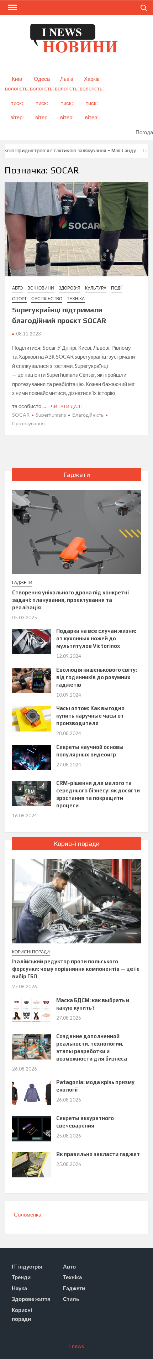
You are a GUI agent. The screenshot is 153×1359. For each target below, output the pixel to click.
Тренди (21, 1277)
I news (76, 1346)
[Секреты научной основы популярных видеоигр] (31, 757)
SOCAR (21, 415)
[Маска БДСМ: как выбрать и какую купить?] (31, 1010)
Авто (17, 288)
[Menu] (12, 7)
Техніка (76, 298)
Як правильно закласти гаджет (98, 1154)
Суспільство (46, 298)
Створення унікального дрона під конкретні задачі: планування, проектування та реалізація (70, 599)
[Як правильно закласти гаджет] (31, 1164)
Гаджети (22, 582)
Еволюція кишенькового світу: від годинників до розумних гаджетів (96, 677)
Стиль (71, 1299)
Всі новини (40, 288)
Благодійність (88, 415)
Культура (95, 288)
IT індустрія (27, 1266)
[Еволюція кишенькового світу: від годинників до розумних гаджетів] (31, 679)
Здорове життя (31, 1299)
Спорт (19, 298)
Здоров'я (69, 288)
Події (116, 288)
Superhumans (51, 415)
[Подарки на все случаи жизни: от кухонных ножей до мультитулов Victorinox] (31, 641)
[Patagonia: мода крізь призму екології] (31, 1092)
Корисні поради (31, 951)
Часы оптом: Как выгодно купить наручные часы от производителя (90, 715)
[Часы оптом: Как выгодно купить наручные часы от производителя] (31, 718)
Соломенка (27, 1214)
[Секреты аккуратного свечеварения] (31, 1128)
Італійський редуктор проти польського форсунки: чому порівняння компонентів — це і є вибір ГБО (75, 968)
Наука (19, 1288)
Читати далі (66, 406)
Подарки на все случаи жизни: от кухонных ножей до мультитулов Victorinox (96, 638)
